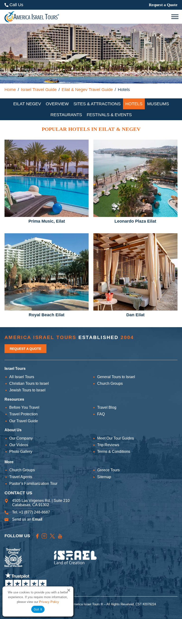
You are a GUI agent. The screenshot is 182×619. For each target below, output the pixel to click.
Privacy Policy (49, 602)
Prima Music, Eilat (46, 221)
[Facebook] (37, 535)
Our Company (21, 438)
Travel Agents (20, 477)
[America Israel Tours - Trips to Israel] (32, 16)
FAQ (101, 414)
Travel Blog (106, 407)
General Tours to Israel (116, 377)
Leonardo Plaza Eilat (135, 221)
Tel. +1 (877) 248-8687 (31, 512)
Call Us (15, 4)
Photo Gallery (20, 451)
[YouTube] (60, 535)
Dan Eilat (135, 314)
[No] (68, 590)
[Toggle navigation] (175, 16)
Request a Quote (163, 5)
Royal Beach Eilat (46, 314)
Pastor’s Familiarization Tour (33, 483)
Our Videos (18, 445)
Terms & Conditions (113, 451)
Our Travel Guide (23, 421)
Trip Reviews (108, 445)
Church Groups (110, 383)
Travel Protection (23, 414)
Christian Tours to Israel (29, 383)
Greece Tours (108, 470)
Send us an (27, 519)
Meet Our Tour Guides (115, 438)
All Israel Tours (21, 377)
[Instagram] (44, 536)
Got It (38, 609)
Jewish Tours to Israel (27, 390)
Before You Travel (24, 407)
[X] (52, 535)
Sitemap (104, 477)
